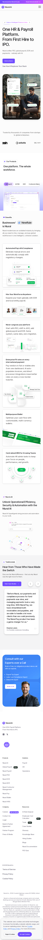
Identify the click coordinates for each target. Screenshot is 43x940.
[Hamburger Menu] (39, 6)
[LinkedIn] (4, 734)
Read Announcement (32, 2)
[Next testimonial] (37, 583)
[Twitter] (7, 734)
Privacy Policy (16, 929)
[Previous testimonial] (30, 583)
